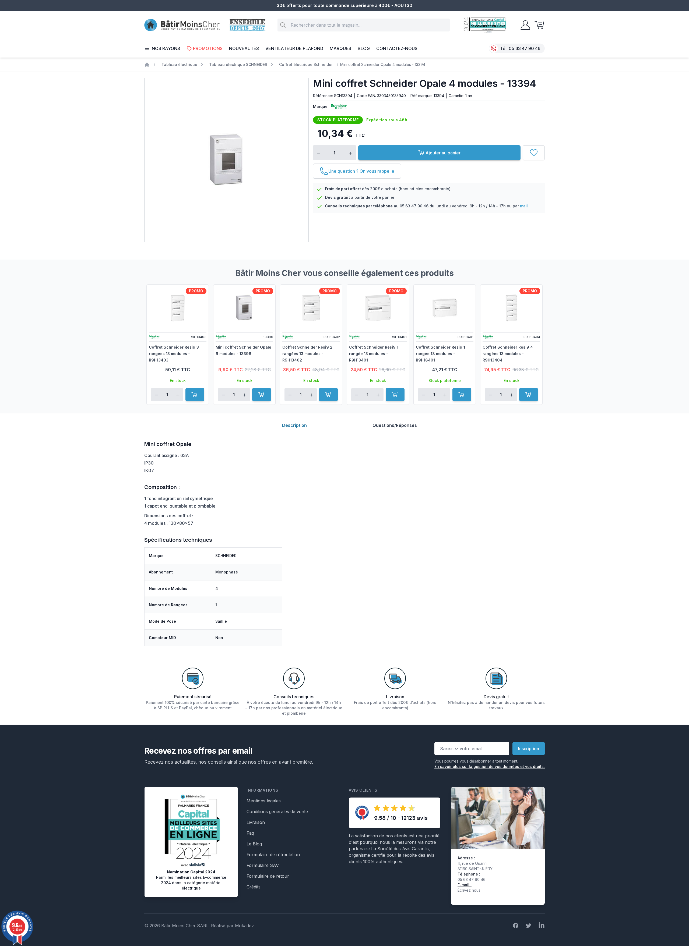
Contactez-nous (396, 48)
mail (524, 206)
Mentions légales (264, 800)
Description (294, 425)
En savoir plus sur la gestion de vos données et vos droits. (489, 766)
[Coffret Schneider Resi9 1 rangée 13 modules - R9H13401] (378, 308)
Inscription (528, 748)
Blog (364, 48)
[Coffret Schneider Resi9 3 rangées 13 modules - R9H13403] (177, 308)
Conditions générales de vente (277, 811)
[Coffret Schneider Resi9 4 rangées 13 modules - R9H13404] (511, 308)
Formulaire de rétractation (273, 854)
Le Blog (254, 843)
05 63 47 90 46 (524, 48)
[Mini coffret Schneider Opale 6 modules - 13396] (244, 308)
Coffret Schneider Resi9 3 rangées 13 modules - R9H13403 (174, 353)
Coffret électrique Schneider (306, 64)
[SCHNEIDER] (338, 106)
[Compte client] (524, 25)
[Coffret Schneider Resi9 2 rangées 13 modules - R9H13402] (311, 308)
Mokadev (244, 925)
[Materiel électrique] (147, 64)
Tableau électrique (179, 64)
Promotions (208, 48)
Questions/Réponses (394, 425)
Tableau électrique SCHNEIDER (238, 64)
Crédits (254, 887)
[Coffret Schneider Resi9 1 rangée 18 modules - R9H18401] (444, 308)
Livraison (256, 822)
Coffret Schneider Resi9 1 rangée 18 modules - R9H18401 (440, 353)
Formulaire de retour (268, 876)
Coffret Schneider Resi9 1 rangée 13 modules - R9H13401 (373, 353)
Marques (340, 48)
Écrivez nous (469, 890)
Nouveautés (244, 48)
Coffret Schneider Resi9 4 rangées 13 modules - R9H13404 (508, 353)
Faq (250, 833)
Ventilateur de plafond (294, 48)
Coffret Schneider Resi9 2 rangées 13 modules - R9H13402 (307, 353)
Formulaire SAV (263, 865)
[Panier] (538, 25)
